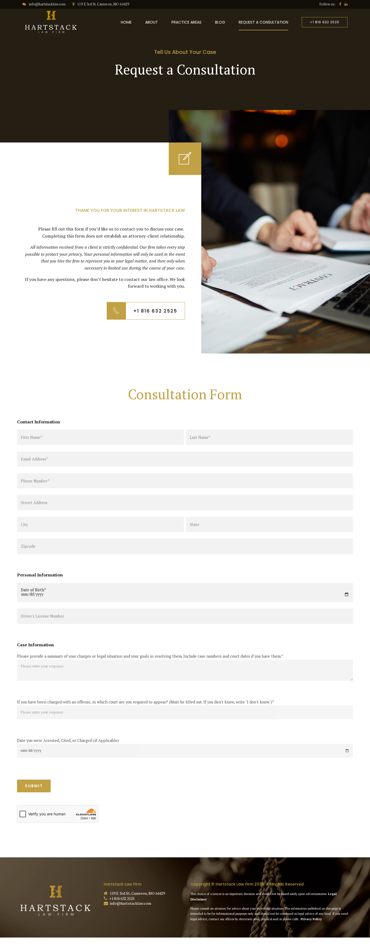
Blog (220, 22)
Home (126, 22)
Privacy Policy (311, 919)
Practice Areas (186, 22)
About (151, 22)
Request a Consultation (263, 22)
